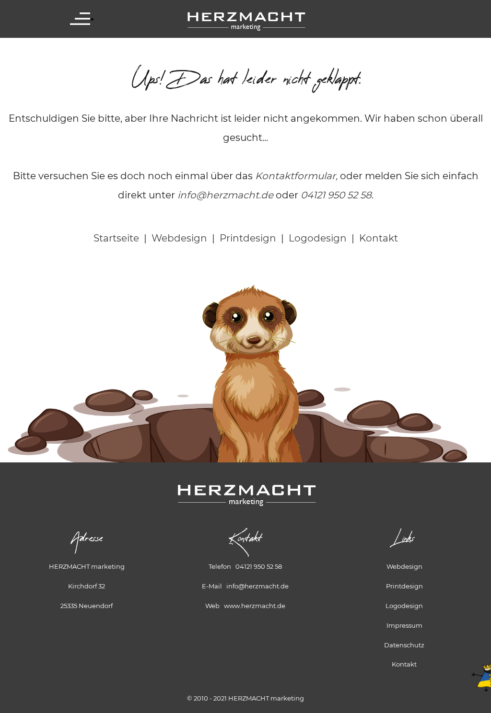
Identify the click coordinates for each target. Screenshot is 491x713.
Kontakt (378, 238)
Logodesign (318, 238)
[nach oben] (479, 666)
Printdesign (248, 238)
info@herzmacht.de (225, 195)
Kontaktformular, (296, 176)
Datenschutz (404, 645)
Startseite (116, 238)
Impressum (404, 625)
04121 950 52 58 (336, 195)
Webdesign (179, 238)
